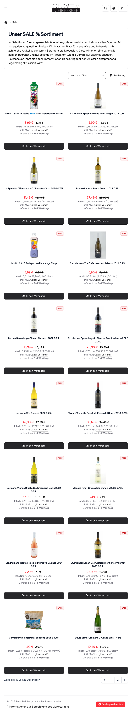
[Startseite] (6, 22)
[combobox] (87, 75)
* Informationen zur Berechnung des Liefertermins (38, 706)
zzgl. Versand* (40, 130)
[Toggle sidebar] (5, 8)
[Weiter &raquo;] (124, 680)
